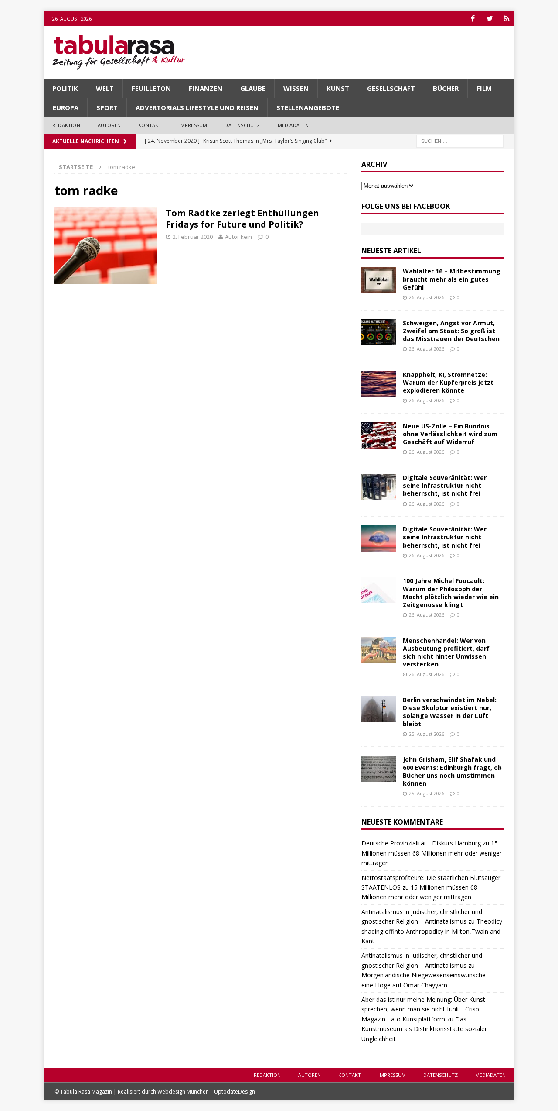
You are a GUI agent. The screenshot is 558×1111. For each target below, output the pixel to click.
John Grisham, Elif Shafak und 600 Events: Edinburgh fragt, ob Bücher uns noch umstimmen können (452, 771)
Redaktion (66, 125)
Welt (105, 88)
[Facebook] (472, 18)
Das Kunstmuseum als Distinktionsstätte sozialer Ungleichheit (424, 1029)
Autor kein (238, 237)
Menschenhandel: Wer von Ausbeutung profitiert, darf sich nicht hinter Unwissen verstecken (446, 652)
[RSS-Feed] (506, 18)
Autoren (109, 125)
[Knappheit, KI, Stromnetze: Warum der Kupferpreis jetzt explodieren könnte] (378, 384)
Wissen (296, 88)
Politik (65, 88)
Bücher (446, 88)
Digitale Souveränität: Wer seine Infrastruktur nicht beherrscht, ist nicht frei (445, 485)
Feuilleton (151, 88)
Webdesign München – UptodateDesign (206, 1091)
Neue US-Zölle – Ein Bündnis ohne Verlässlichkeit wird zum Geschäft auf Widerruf (450, 434)
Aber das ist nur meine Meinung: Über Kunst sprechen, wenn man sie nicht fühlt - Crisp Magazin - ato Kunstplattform (423, 1009)
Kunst (338, 88)
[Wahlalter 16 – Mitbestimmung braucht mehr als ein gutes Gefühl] (378, 280)
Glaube (252, 88)
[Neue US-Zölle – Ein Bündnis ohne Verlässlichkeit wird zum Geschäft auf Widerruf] (378, 435)
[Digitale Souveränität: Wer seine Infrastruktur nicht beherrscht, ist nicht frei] (378, 487)
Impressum (193, 125)
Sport (107, 107)
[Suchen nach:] (460, 140)
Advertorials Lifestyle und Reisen (197, 107)
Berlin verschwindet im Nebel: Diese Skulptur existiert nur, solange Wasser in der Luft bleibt (450, 712)
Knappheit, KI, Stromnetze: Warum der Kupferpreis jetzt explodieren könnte (448, 382)
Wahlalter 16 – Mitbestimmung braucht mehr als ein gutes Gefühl (451, 279)
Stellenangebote (307, 107)
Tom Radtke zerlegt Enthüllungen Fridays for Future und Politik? (242, 218)
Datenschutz (242, 125)
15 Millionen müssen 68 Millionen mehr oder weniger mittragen (431, 853)
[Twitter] (489, 18)
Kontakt (149, 125)
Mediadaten (293, 125)
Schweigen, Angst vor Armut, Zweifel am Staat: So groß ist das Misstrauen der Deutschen (451, 331)
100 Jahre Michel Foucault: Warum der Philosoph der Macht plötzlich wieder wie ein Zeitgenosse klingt (451, 592)
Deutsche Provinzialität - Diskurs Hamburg (421, 843)
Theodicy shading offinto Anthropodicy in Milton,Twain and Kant (431, 931)
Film (484, 88)
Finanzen (205, 88)
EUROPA (65, 107)
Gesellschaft (391, 88)
